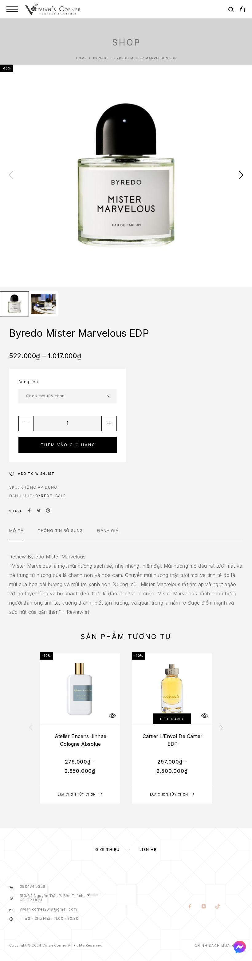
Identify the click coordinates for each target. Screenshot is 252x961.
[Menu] (12, 9)
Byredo (100, 58)
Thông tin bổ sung (60, 530)
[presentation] (11, 175)
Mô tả (16, 530)
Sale (60, 496)
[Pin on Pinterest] (48, 511)
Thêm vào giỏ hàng (68, 445)
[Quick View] (112, 715)
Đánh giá (107, 530)
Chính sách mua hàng (219, 945)
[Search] (231, 10)
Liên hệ (148, 849)
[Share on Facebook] (29, 511)
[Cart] (242, 10)
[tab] (16, 534)
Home (81, 58)
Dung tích (28, 381)
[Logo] (53, 9)
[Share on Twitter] (38, 511)
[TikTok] (218, 906)
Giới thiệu (107, 849)
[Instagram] (204, 906)
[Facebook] (190, 906)
